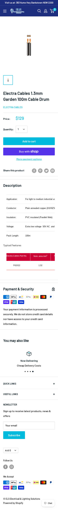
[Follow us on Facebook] (5, 466)
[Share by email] (52, 170)
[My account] (45, 11)
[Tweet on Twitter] (46, 170)
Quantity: (8, 129)
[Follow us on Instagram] (11, 466)
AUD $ (8, 450)
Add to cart (29, 141)
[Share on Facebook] (34, 170)
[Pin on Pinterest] (40, 170)
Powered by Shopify (13, 503)
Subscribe (14, 435)
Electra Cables (13, 107)
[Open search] (39, 11)
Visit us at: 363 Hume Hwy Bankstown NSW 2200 (29, 2)
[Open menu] (4, 11)
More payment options (29, 159)
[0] (52, 11)
